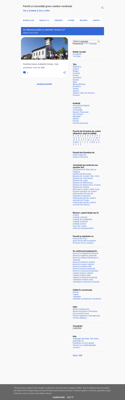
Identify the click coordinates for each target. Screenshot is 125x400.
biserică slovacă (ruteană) (84, 269)
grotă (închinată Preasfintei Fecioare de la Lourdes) (84, 242)
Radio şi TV (44, 20)
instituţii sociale (79, 224)
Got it (70, 397)
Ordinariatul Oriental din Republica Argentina (83, 195)
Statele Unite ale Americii (84, 93)
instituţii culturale (80, 217)
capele (76, 294)
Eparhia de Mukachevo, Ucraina (87, 185)
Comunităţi (77, 110)
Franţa (75, 75)
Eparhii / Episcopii (81, 112)
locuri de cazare (80, 226)
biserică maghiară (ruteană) (85, 255)
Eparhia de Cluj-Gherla (83, 178)
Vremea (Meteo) (80, 318)
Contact (96, 20)
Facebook (77, 54)
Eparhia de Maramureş (83, 183)
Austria (76, 69)
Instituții (32, 11)
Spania (76, 91)
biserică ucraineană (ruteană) (85, 271)
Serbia (75, 89)
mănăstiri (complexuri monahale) (87, 299)
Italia (75, 82)
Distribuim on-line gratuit (83, 343)
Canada (76, 73)
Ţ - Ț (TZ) (91, 142)
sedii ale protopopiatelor (83, 228)
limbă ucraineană (80, 157)
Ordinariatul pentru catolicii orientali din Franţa (84, 199)
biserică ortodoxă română (84, 262)
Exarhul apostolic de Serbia (85, 191)
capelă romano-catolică (83, 273)
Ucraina (76, 95)
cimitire (76, 215)
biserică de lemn (80, 238)
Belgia (75, 71)
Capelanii (77, 108)
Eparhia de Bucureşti (82, 174)
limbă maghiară (79, 155)
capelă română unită (81, 275)
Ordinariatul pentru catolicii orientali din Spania (84, 203)
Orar (41, 11)
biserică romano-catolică (83, 264)
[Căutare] (102, 8)
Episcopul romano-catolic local (86, 189)
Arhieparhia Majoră (81, 105)
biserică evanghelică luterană (85, 253)
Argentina (77, 67)
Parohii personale (80, 123)
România (77, 86)
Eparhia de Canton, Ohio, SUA (86, 176)
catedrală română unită (83, 280)
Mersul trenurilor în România (85, 311)
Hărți (47, 11)
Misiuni (76, 119)
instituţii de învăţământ (82, 219)
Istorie (71, 20)
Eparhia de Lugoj (80, 180)
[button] (64, 72)
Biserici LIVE (28, 20)
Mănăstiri (77, 116)
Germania (77, 78)
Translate (93, 44)
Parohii (76, 121)
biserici (76, 292)
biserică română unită (82, 266)
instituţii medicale (80, 222)
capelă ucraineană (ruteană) (85, 277)
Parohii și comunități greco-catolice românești (47, 6)
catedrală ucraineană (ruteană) (86, 282)
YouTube (77, 56)
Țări (24, 11)
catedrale (77, 297)
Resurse (83, 20)
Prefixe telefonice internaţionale (86, 316)
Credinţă (58, 20)
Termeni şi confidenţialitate (84, 345)
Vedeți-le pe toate (30, 33)
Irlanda (76, 80)
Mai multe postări (44, 84)
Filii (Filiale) (78, 114)
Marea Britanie (79, 84)
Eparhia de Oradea (81, 187)
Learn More (59, 397)
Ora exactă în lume (81, 313)
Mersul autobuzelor (81, 309)
